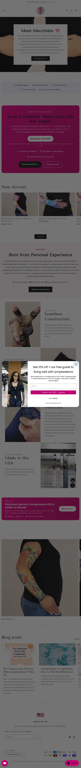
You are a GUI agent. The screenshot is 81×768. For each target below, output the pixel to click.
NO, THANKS (53, 398)
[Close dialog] (76, 364)
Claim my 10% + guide (53, 392)
